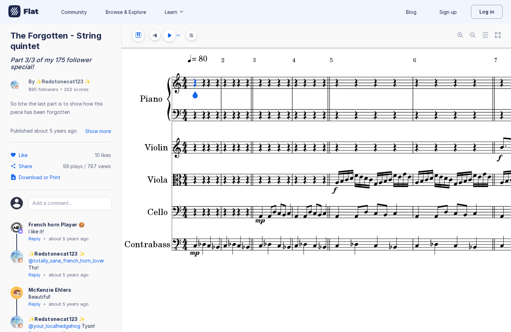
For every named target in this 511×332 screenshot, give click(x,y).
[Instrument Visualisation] (191, 35)
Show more (98, 131)
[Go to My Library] (23, 11)
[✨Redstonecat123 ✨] (14, 85)
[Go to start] (155, 35)
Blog (411, 12)
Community (74, 12)
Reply (34, 238)
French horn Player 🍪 (56, 224)
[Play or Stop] (169, 35)
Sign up (448, 12)
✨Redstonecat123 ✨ (63, 81)
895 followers (43, 89)
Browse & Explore (126, 12)
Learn (171, 12)
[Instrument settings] (138, 35)
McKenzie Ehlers (50, 290)
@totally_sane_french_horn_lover (66, 261)
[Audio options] (178, 35)
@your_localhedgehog (54, 326)
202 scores (76, 89)
